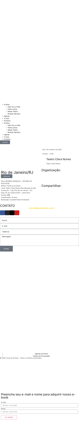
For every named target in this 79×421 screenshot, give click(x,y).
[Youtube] (16, 212)
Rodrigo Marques (14, 114)
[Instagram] (7, 212)
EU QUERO (9, 417)
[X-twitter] (12, 212)
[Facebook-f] (2, 212)
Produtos (7, 121)
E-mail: (3, 402)
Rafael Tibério (13, 111)
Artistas (7, 104)
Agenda (6, 116)
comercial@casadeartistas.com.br (42, 208)
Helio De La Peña (14, 107)
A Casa (6, 118)
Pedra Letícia (12, 109)
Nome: (3, 408)
